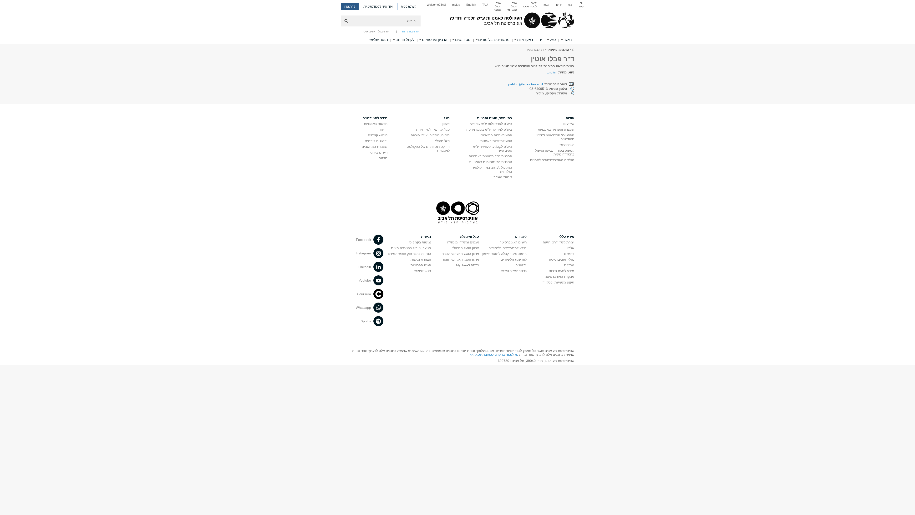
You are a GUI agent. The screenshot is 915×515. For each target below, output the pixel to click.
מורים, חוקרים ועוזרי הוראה (430, 135)
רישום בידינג (378, 152)
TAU (485, 4)
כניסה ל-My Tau (467, 265)
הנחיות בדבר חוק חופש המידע (409, 254)
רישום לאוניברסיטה (513, 242)
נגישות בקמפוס (420, 242)
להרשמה (349, 6)
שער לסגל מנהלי (497, 6)
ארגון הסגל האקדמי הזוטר (460, 259)
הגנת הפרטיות (421, 265)
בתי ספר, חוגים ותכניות (494, 118)
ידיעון (558, 4)
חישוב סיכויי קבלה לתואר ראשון (504, 254)
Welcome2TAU (436, 4)
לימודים (521, 236)
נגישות (426, 236)
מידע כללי (566, 236)
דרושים (569, 254)
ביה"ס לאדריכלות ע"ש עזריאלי (491, 124)
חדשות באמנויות (375, 124)
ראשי (568, 40)
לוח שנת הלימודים (514, 259)
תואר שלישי (378, 40)
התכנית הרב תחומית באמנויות (490, 156)
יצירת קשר (566, 145)
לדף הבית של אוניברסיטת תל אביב (573, 49)
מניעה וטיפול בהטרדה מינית (411, 248)
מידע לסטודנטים (374, 118)
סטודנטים (463, 40)
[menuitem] (581, 6)
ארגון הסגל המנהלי (465, 248)
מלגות (383, 158)
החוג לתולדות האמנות (496, 141)
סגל (553, 40)
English (471, 4)
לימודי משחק (502, 177)
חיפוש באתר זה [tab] (411, 31)
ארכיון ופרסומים (434, 40)
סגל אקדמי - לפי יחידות (433, 129)
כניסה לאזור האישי (513, 271)
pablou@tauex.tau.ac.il (525, 84)
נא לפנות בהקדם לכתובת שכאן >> (494, 354)
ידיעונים (521, 265)
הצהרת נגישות (421, 259)
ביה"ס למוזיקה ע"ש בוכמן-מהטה (489, 129)
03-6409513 (548, 89)
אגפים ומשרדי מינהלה (463, 242)
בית (570, 4)
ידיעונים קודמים (376, 141)
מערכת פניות (409, 6)
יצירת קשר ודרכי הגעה (558, 242)
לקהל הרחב (405, 40)
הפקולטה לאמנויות (558, 50)
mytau (456, 4)
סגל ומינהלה (469, 236)
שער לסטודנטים (530, 4)
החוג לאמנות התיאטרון (495, 135)
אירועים (568, 124)
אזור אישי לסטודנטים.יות (377, 6)
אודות (570, 118)
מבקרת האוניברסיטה (559, 276)
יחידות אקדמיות (529, 40)
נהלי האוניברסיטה (561, 259)
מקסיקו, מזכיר (551, 93)
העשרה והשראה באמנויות (556, 129)
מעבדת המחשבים (374, 147)
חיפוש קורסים (377, 135)
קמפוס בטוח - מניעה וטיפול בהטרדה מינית (554, 152)
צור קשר (581, 4)
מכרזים (569, 265)
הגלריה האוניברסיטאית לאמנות (552, 160)
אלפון (546, 4)
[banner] (457, 22)
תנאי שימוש (422, 271)
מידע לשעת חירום (561, 271)
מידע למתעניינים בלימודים (507, 248)
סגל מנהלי (442, 141)
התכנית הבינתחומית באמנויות (490, 162)
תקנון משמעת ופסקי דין (557, 282)
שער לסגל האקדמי (512, 6)
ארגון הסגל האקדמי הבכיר (460, 254)
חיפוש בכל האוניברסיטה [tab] (376, 31)
